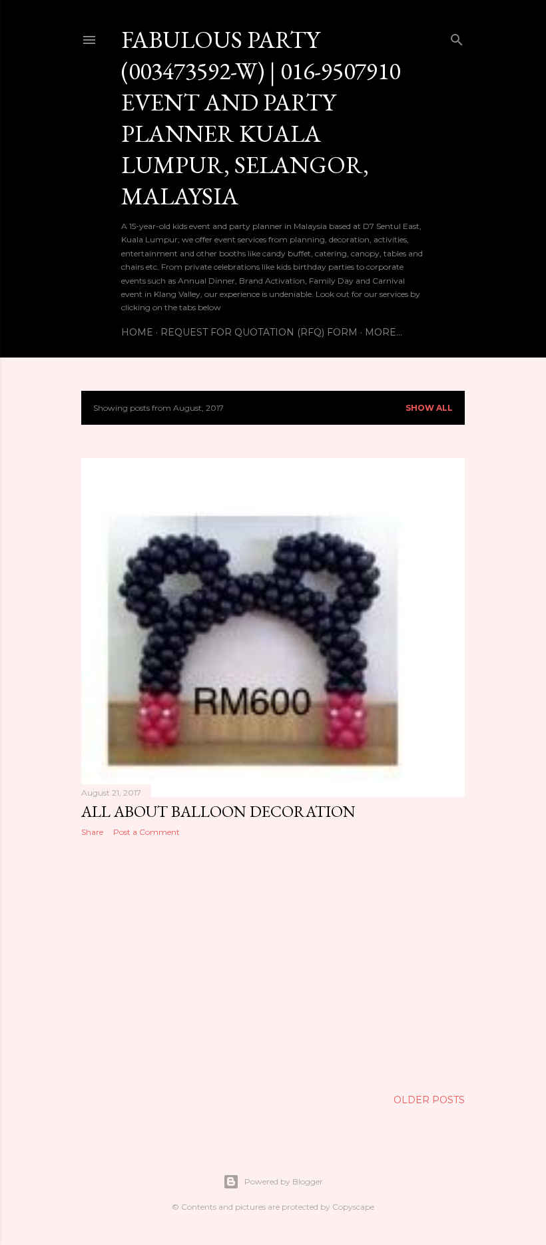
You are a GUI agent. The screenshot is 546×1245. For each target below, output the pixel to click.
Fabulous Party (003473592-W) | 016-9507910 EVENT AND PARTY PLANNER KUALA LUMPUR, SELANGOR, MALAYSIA (260, 118)
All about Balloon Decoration (218, 811)
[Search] (457, 37)
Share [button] (92, 832)
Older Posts (429, 1100)
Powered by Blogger (283, 1181)
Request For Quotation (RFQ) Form (259, 332)
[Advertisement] (273, 963)
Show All (429, 408)
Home (137, 332)
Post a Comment (146, 832)
